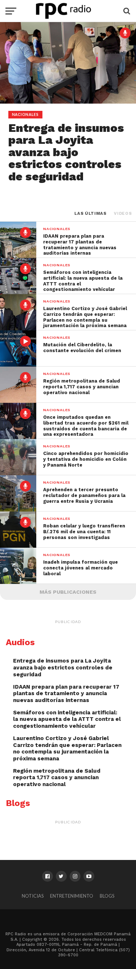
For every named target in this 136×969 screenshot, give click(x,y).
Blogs (107, 896)
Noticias (33, 896)
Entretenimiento (71, 896)
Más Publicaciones (68, 592)
